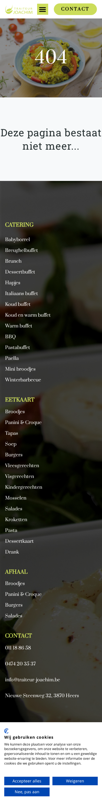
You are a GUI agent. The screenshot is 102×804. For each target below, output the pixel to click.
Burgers (14, 605)
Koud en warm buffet (28, 315)
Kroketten (16, 520)
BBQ (10, 337)
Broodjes (15, 584)
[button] (42, 9)
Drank (12, 552)
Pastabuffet (17, 348)
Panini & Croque (23, 595)
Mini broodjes (20, 369)
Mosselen (15, 498)
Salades (13, 616)
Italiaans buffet (21, 294)
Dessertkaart (19, 541)
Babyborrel (17, 240)
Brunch (13, 261)
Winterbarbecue (23, 380)
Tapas (11, 434)
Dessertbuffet (20, 272)
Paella (12, 359)
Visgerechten (19, 477)
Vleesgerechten (22, 466)
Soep (10, 444)
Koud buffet (18, 305)
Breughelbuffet (21, 251)
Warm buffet (18, 326)
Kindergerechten (23, 487)
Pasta (11, 531)
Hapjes (12, 283)
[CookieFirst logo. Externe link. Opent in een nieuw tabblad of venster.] (6, 731)
